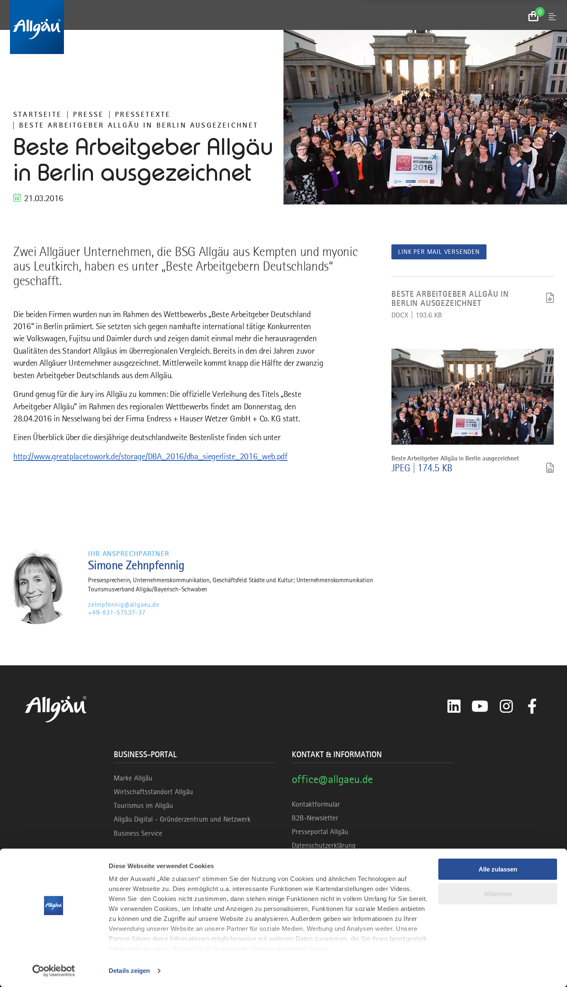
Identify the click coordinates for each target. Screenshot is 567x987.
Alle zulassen (498, 869)
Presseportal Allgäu (320, 831)
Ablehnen (498, 893)
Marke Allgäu (133, 778)
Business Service (138, 833)
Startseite (37, 114)
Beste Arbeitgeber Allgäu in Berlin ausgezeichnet (139, 125)
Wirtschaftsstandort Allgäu (153, 792)
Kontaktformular (316, 804)
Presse (88, 114)
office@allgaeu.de (332, 779)
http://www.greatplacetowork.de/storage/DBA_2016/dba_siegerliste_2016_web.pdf (150, 456)
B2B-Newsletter (315, 818)
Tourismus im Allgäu (143, 805)
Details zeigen (129, 970)
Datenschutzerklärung (324, 845)
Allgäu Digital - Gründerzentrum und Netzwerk (182, 819)
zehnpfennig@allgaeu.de (123, 604)
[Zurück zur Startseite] (283, 27)
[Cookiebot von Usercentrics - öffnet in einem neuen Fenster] (53, 971)
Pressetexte (143, 114)
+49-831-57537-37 (117, 612)
